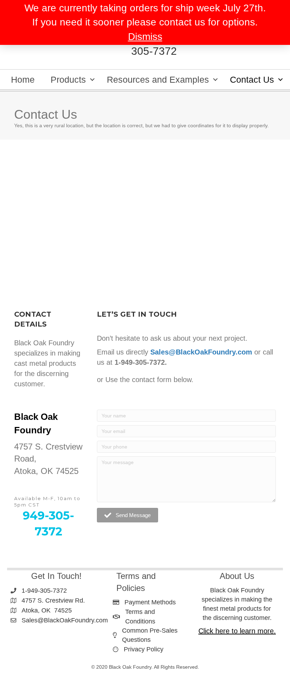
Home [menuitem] (23, 79)
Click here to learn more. (237, 631)
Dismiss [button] (145, 36)
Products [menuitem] (68, 79)
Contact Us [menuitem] (252, 79)
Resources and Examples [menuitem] (158, 79)
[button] (92, 79)
